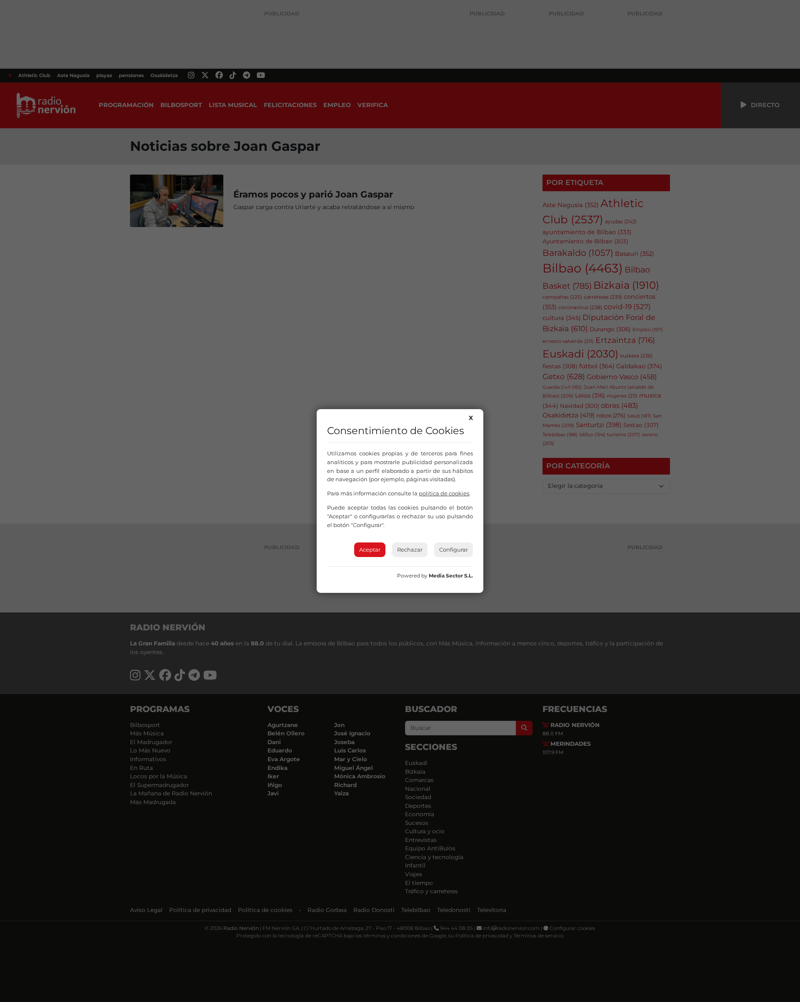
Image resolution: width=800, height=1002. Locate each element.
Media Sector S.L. (451, 575)
